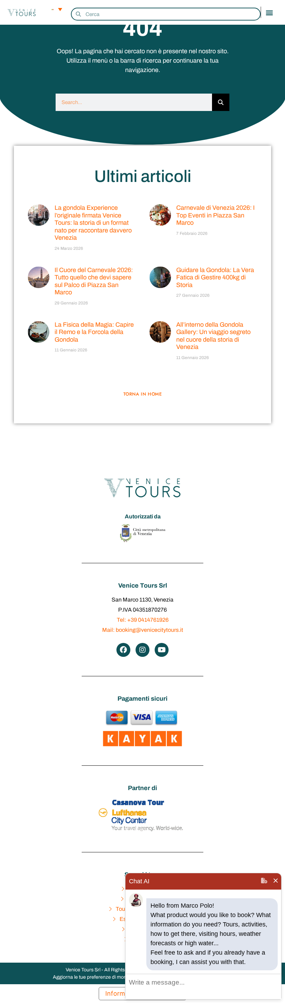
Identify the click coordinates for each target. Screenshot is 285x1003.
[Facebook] (123, 650)
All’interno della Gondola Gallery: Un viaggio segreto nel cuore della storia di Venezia (213, 336)
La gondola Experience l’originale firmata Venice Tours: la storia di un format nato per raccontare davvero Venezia (93, 222)
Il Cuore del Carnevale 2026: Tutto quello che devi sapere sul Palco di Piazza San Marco (94, 281)
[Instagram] (142, 650)
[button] (269, 12)
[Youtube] (162, 650)
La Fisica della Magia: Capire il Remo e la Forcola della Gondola (94, 332)
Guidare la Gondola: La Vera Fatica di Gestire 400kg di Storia (215, 277)
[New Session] (264, 881)
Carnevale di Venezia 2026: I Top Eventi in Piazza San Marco (215, 215)
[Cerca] (220, 102)
